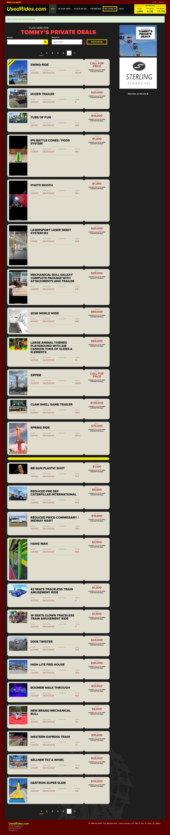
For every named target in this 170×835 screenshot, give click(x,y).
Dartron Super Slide (48, 783)
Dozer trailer (42, 94)
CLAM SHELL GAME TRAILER (51, 404)
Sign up (161, 2)
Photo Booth (41, 185)
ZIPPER (35, 375)
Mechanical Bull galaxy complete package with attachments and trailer (52, 278)
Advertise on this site (137, 94)
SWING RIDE (39, 65)
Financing (95, 9)
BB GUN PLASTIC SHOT (47, 468)
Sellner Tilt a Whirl (47, 760)
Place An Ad (80, 9)
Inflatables (110, 9)
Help (121, 9)
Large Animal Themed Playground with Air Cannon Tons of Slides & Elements (51, 347)
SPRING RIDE (40, 427)
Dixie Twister (41, 642)
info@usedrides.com (126, 823)
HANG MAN (39, 544)
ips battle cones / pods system (50, 142)
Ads (53, 9)
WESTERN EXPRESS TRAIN (50, 737)
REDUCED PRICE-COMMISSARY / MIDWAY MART (54, 519)
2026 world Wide (44, 313)
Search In (55, 37)
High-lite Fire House (47, 664)
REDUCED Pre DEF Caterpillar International (53, 492)
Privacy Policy (12, 830)
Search (10, 37)
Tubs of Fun (40, 117)
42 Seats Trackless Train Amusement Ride (51, 590)
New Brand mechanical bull (50, 712)
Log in (154, 2)
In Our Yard (64, 9)
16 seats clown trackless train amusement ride (52, 617)
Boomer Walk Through (50, 688)
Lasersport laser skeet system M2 (50, 231)
